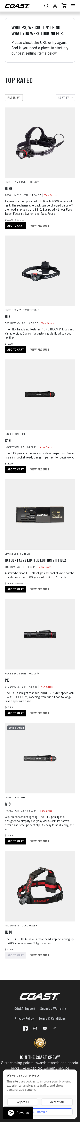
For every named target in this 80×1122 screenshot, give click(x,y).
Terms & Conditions (52, 1018)
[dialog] (40, 1094)
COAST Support (24, 1009)
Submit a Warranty (53, 1009)
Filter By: (13, 97)
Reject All (22, 1102)
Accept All (57, 1102)
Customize (40, 1112)
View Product (39, 225)
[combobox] (65, 97)
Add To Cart (15, 225)
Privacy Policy (24, 1018)
